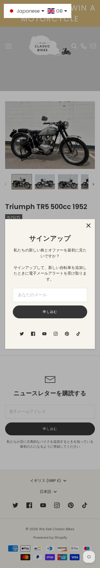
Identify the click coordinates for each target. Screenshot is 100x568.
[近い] (88, 225)
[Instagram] (55, 333)
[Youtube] (44, 333)
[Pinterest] (67, 333)
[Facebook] (33, 333)
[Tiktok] (78, 333)
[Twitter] (21, 333)
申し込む (50, 311)
